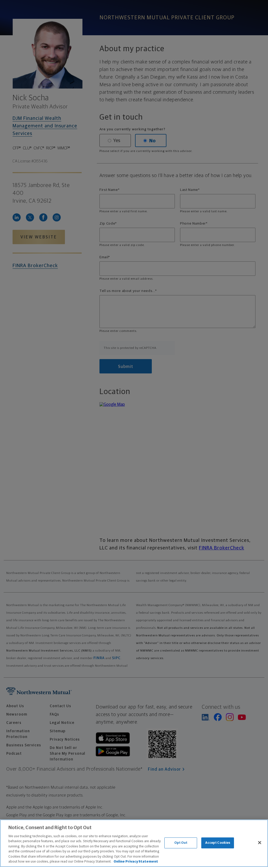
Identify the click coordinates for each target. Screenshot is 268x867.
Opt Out (181, 843)
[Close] (259, 842)
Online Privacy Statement (136, 861)
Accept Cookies (218, 843)
